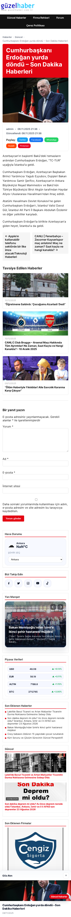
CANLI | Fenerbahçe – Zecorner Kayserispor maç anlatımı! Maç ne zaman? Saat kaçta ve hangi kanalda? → (49, 243)
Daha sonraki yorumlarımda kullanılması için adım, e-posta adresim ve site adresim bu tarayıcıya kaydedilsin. (35, 507)
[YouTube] (38, 583)
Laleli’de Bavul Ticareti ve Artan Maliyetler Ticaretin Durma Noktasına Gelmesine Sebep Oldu (34, 713)
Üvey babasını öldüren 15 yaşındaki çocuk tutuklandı (35, 734)
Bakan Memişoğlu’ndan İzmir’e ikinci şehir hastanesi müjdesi (34, 728)
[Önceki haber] (53, 607)
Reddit (11, 146)
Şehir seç (14, 552)
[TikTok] (47, 583)
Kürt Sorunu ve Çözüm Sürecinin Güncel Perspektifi (35, 737)
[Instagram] (28, 583)
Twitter (22, 139)
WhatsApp (51, 139)
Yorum (8, 426)
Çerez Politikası (35, 25)
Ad (5, 459)
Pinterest (24, 146)
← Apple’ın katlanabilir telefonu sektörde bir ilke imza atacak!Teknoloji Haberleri (16, 246)
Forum (60, 17)
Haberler (7, 37)
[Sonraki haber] (60, 607)
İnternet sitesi (11, 486)
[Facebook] (9, 583)
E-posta (9, 472)
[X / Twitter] (18, 583)
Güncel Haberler (16, 17)
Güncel (19, 37)
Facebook (36, 139)
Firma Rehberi (41, 17)
